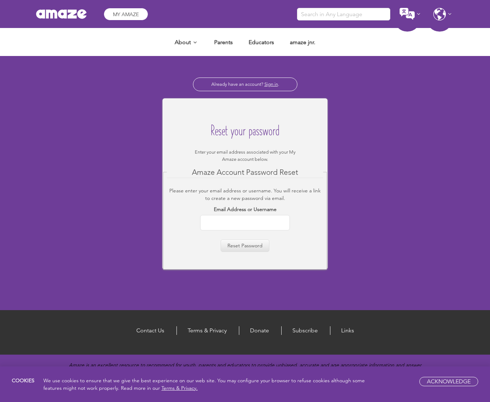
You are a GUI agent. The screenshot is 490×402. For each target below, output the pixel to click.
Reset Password (245, 245)
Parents (223, 42)
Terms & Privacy (207, 330)
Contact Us (150, 330)
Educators (261, 42)
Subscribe (305, 330)
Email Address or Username (245, 209)
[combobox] (343, 14)
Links (347, 330)
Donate (259, 330)
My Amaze (126, 14)
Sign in (271, 84)
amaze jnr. (302, 42)
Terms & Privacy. (179, 388)
